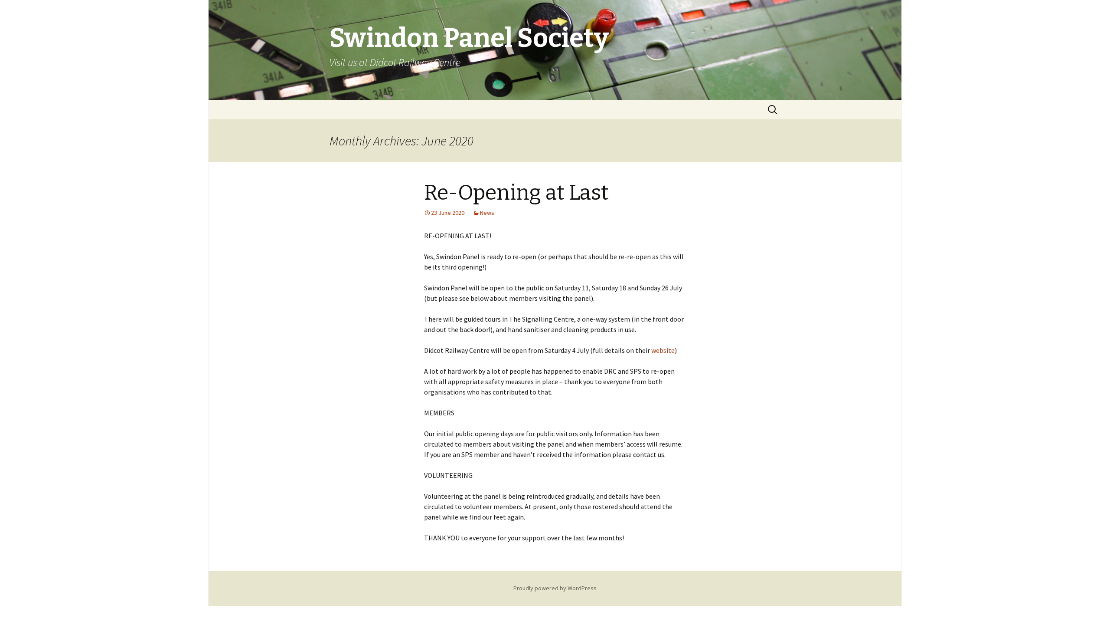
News (487, 213)
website (663, 350)
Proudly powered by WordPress (555, 588)
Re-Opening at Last (516, 192)
